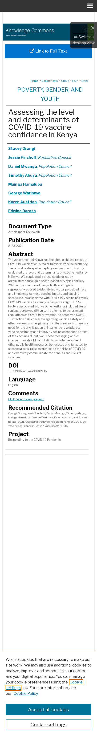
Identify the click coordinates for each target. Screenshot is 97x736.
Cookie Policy (26, 693)
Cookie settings (49, 725)
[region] (48, 693)
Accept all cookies (48, 709)
